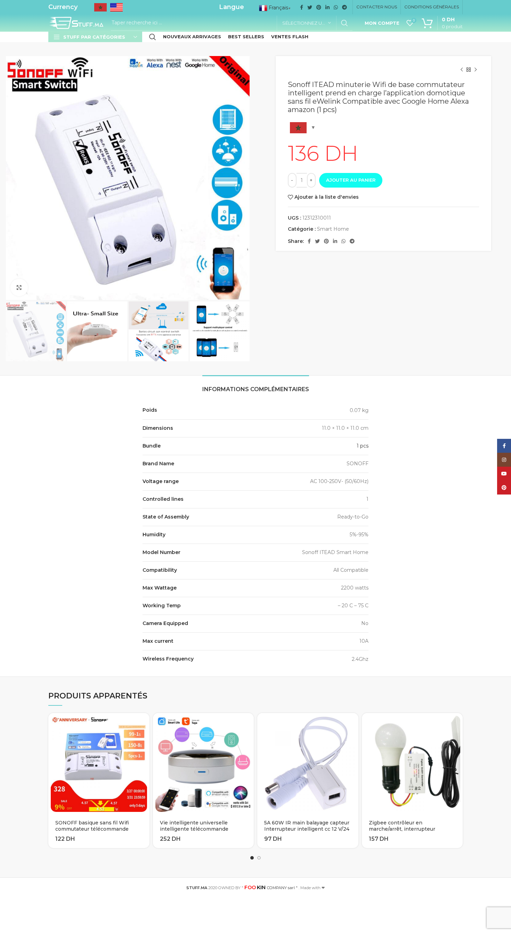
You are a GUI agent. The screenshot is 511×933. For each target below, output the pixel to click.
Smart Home (333, 229)
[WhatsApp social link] (336, 7)
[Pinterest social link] (318, 7)
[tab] (255, 385)
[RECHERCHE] (344, 23)
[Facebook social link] (301, 7)
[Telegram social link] (344, 7)
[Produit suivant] (475, 69)
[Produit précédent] (461, 69)
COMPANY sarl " (271, 887)
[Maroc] (100, 9)
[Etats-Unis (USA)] (116, 9)
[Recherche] (153, 37)
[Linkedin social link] (327, 7)
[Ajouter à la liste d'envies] (144, 740)
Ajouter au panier (350, 180)
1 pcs (362, 446)
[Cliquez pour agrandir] (19, 287)
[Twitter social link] (309, 7)
